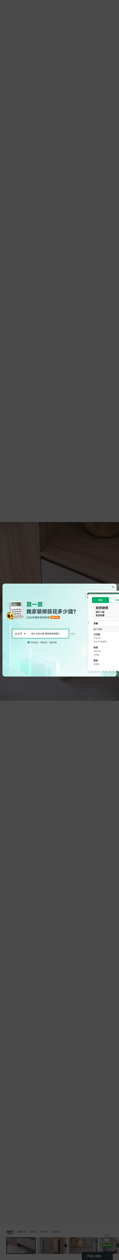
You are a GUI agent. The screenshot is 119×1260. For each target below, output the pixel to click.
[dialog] (59, 630)
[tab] (100, 600)
